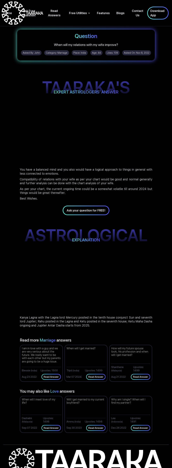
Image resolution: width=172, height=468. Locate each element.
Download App (157, 13)
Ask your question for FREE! (86, 210)
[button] (80, 13)
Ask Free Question (29, 13)
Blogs (120, 13)
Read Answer (51, 376)
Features (103, 13)
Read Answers (54, 13)
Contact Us (137, 13)
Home (7, 13)
